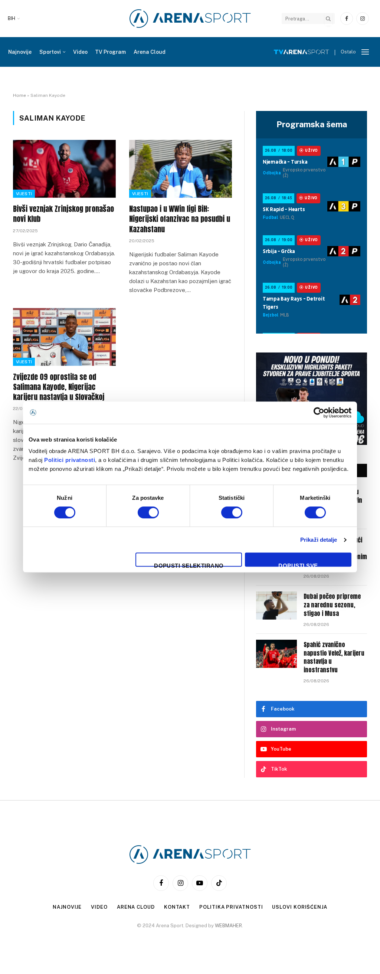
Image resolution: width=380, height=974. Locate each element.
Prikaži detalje (318, 540)
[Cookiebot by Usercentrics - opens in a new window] (318, 412)
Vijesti (24, 193)
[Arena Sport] (190, 19)
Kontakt (177, 907)
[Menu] (365, 52)
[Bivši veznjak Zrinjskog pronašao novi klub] (64, 169)
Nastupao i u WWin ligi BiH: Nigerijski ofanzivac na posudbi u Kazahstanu (179, 219)
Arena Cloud (150, 52)
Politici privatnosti (69, 460)
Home (19, 95)
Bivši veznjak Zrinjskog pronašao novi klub (63, 214)
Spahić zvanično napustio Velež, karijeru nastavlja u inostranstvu (334, 657)
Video (80, 52)
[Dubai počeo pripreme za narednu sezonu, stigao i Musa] (276, 605)
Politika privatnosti (231, 907)
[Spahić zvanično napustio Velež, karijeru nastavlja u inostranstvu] (276, 654)
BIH (11, 18)
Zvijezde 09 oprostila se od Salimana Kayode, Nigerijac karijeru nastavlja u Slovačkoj (58, 387)
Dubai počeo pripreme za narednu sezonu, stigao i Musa (332, 605)
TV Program (110, 52)
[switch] (148, 512)
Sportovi (50, 52)
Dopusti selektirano (189, 565)
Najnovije (20, 52)
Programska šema (311, 124)
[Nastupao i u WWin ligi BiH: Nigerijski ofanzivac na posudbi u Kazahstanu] (180, 169)
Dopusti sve (298, 565)
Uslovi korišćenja (299, 907)
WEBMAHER (228, 925)
